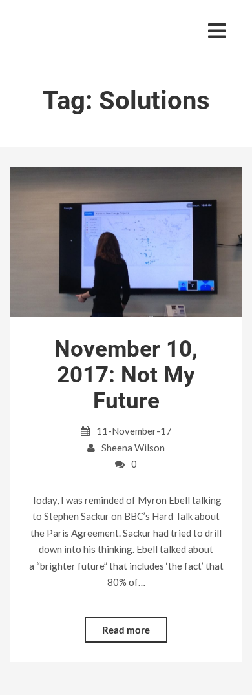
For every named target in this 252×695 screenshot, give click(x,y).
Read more (126, 630)
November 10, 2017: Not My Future (126, 375)
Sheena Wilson (133, 447)
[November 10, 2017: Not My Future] (126, 241)
